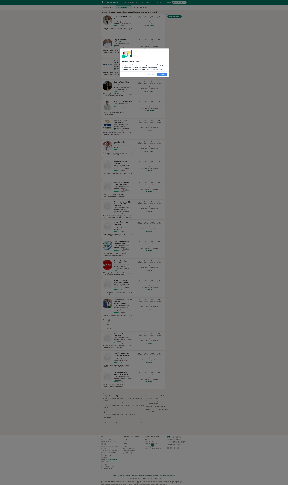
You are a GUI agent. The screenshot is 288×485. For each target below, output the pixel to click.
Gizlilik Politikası (150, 69)
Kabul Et (162, 74)
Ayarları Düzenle (151, 74)
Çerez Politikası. (160, 69)
